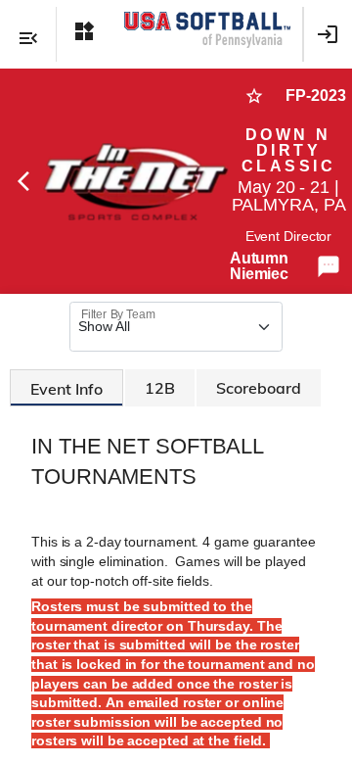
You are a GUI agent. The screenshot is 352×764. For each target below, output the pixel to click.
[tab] (66, 387)
